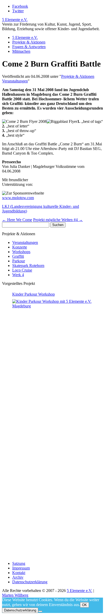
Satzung (18, 563)
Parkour (18, 261)
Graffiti (18, 256)
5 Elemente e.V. (15, 19)
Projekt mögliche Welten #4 (58, 220)
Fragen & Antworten (29, 47)
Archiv (17, 577)
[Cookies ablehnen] (40, 611)
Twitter (18, 11)
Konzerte (19, 247)
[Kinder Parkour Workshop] (57, 427)
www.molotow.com (18, 198)
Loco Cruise (22, 270)
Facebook (20, 6)
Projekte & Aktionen (28, 42)
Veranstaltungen (15, 81)
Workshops (21, 252)
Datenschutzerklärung (29, 582)
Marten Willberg (15, 595)
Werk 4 (18, 275)
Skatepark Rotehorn (28, 265)
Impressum (21, 568)
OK (84, 605)
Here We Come (17, 220)
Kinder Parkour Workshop (33, 294)
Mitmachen (21, 51)
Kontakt (18, 572)
